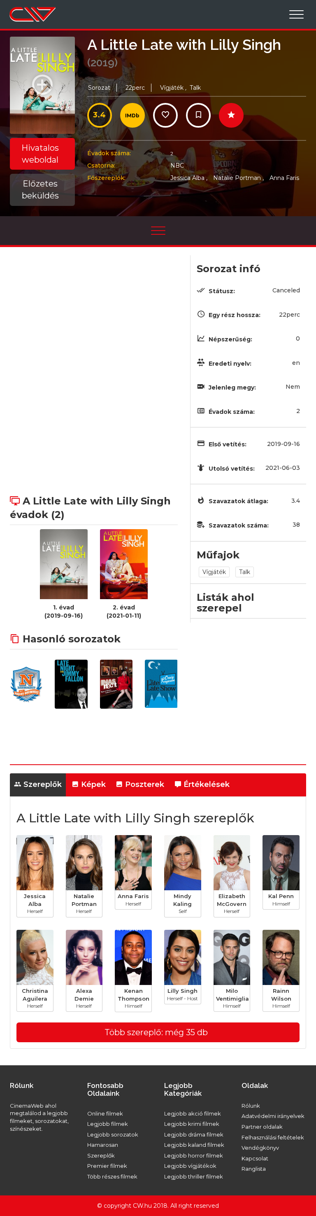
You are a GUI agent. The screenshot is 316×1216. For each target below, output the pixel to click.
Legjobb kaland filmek (194, 1144)
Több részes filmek (112, 1176)
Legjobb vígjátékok (190, 1165)
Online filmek (105, 1113)
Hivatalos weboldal (40, 154)
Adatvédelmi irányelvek (273, 1116)
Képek (92, 784)
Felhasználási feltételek (273, 1137)
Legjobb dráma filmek (193, 1134)
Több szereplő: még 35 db (156, 1032)
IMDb (132, 115)
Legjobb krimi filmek (191, 1123)
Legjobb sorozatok (112, 1134)
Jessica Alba (188, 178)
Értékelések (205, 784)
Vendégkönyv (260, 1147)
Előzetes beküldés (40, 190)
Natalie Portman (238, 178)
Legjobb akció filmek (192, 1113)
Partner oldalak (262, 1126)
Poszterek (143, 784)
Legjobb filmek (107, 1123)
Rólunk (251, 1105)
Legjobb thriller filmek (193, 1176)
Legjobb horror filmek (193, 1155)
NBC (177, 165)
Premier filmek (107, 1165)
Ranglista (254, 1168)
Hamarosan (102, 1144)
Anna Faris (284, 178)
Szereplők (41, 784)
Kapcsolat (255, 1158)
